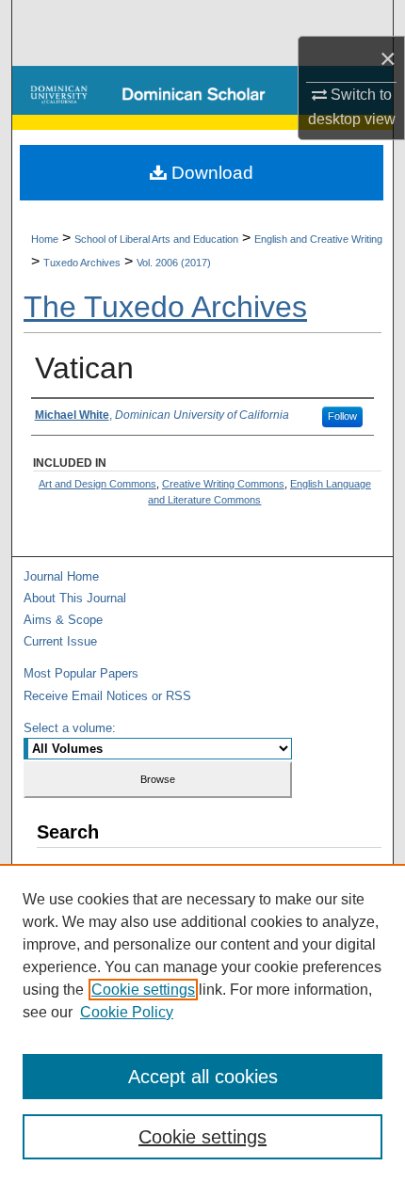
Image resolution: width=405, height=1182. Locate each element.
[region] (202, 1023)
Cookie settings (143, 990)
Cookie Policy (126, 1012)
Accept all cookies (203, 1076)
